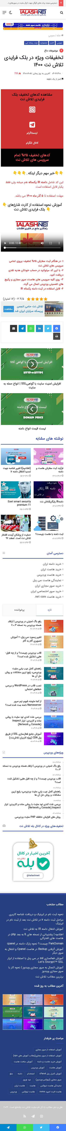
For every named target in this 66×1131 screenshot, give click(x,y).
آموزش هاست (55, 1067)
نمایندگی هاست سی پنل (47, 580)
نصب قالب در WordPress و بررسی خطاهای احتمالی (23, 687)
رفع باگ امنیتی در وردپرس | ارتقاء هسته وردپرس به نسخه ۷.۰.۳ (24, 623)
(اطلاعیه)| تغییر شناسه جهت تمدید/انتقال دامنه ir (17, 470)
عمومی (51, 35)
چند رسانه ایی (31, 43)
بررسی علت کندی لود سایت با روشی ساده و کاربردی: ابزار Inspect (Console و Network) (23, 720)
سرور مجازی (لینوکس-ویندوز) (48, 1079)
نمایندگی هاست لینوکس (50, 1085)
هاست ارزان (19, 1085)
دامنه (20, 1073)
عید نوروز (27, 1079)
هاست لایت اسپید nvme (50, 1091)
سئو (11, 1073)
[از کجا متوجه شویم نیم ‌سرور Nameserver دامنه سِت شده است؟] (53, 706)
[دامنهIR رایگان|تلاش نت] (49, 489)
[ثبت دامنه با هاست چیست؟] (49, 523)
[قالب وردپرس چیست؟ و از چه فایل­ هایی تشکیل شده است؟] (53, 657)
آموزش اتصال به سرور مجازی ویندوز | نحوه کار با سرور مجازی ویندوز (35, 969)
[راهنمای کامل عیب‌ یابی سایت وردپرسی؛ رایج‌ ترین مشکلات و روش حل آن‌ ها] (53, 673)
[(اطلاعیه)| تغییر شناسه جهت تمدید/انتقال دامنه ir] (16, 456)
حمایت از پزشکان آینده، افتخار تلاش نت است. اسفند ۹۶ (16, 536)
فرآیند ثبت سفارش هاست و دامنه (49, 470)
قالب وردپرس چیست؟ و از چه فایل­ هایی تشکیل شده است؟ (23, 655)
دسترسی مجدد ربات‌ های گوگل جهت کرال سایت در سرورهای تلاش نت (29, 3)
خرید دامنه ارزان (52, 564)
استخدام (30, 1073)
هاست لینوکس (28, 1091)
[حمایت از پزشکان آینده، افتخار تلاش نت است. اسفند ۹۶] (16, 523)
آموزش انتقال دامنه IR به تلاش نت (43, 929)
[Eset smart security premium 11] (16, 489)
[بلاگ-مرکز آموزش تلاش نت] (33, 12)
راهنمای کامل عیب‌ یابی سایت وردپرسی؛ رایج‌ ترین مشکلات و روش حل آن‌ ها (23, 672)
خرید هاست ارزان (51, 569)
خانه (59, 35)
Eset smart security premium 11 (19, 503)
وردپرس (13, 1091)
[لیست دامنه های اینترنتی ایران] (12, 1012)
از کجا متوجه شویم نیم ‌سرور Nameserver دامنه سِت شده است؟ (23, 703)
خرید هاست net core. (47, 597)
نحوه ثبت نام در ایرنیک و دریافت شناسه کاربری (36, 914)
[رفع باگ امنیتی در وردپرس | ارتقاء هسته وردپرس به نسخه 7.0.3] (53, 626)
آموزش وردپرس (37, 1067)
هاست (32, 1085)
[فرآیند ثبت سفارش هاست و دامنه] (49, 456)
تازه (50, 610)
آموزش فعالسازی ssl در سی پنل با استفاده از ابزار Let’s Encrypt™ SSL (35, 960)
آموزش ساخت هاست (23, 1061)
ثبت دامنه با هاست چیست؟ (49, 534)
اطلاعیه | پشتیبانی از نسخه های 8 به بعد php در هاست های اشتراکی (35, 936)
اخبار (52, 43)
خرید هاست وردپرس (49, 575)
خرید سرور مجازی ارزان (48, 586)
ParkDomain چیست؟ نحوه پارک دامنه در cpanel (35, 944)
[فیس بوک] (56, 328)
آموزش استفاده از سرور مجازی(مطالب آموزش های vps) (37, 1055)
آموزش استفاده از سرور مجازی (48, 1049)
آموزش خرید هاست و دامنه (49, 1061)
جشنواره (43, 43)
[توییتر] (48, 328)
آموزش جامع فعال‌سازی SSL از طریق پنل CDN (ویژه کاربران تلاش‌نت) (23, 736)
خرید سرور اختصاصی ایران (46, 591)
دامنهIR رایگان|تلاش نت (51, 502)
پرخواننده (19, 610)
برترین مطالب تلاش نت (49, 977)
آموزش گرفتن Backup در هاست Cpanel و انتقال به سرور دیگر (34, 951)
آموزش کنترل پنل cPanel (50, 1073)
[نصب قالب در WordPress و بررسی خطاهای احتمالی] (53, 690)
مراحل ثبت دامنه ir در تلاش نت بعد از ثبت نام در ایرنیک (35, 922)
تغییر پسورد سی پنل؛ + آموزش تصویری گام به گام (26, 639)
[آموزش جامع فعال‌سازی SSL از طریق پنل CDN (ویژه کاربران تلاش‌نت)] (53, 738)
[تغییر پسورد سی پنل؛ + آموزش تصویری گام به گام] (53, 642)
